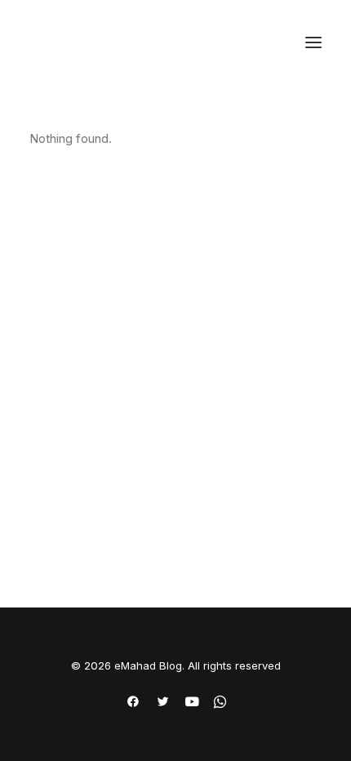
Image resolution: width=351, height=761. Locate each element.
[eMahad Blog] (90, 42)
